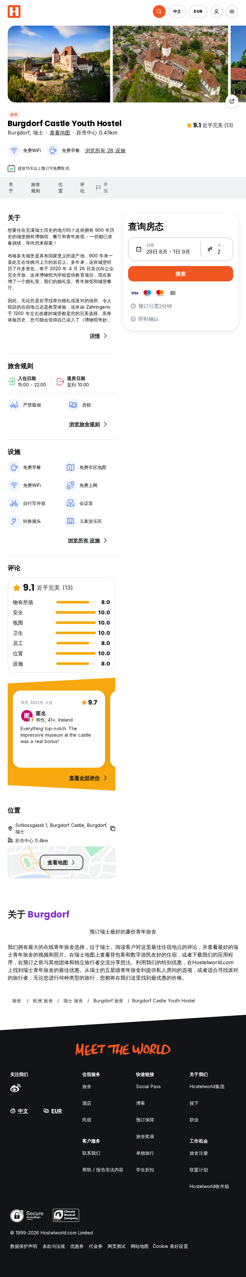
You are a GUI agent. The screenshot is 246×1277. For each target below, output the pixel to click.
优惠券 (77, 1246)
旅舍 (14, 114)
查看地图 (60, 132)
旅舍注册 (199, 1153)
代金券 (95, 1246)
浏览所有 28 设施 (105, 150)
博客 (140, 1103)
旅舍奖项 (145, 1136)
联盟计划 (199, 1169)
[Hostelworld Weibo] (15, 1088)
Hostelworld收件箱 (209, 1186)
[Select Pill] (159, 11)
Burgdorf (18, 132)
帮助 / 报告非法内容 (102, 1169)
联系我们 (91, 1153)
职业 (194, 1119)
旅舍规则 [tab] (35, 187)
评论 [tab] (82, 187)
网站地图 (140, 1246)
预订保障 (145, 1119)
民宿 (86, 1119)
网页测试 (117, 1246)
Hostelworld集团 (207, 1086)
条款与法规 (54, 1246)
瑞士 (38, 132)
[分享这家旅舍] (232, 101)
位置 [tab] (60, 187)
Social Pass (148, 1086)
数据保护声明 (23, 1246)
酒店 (86, 1103)
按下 (194, 1103)
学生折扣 (145, 1169)
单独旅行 (145, 1153)
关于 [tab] (11, 187)
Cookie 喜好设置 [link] (170, 1246)
